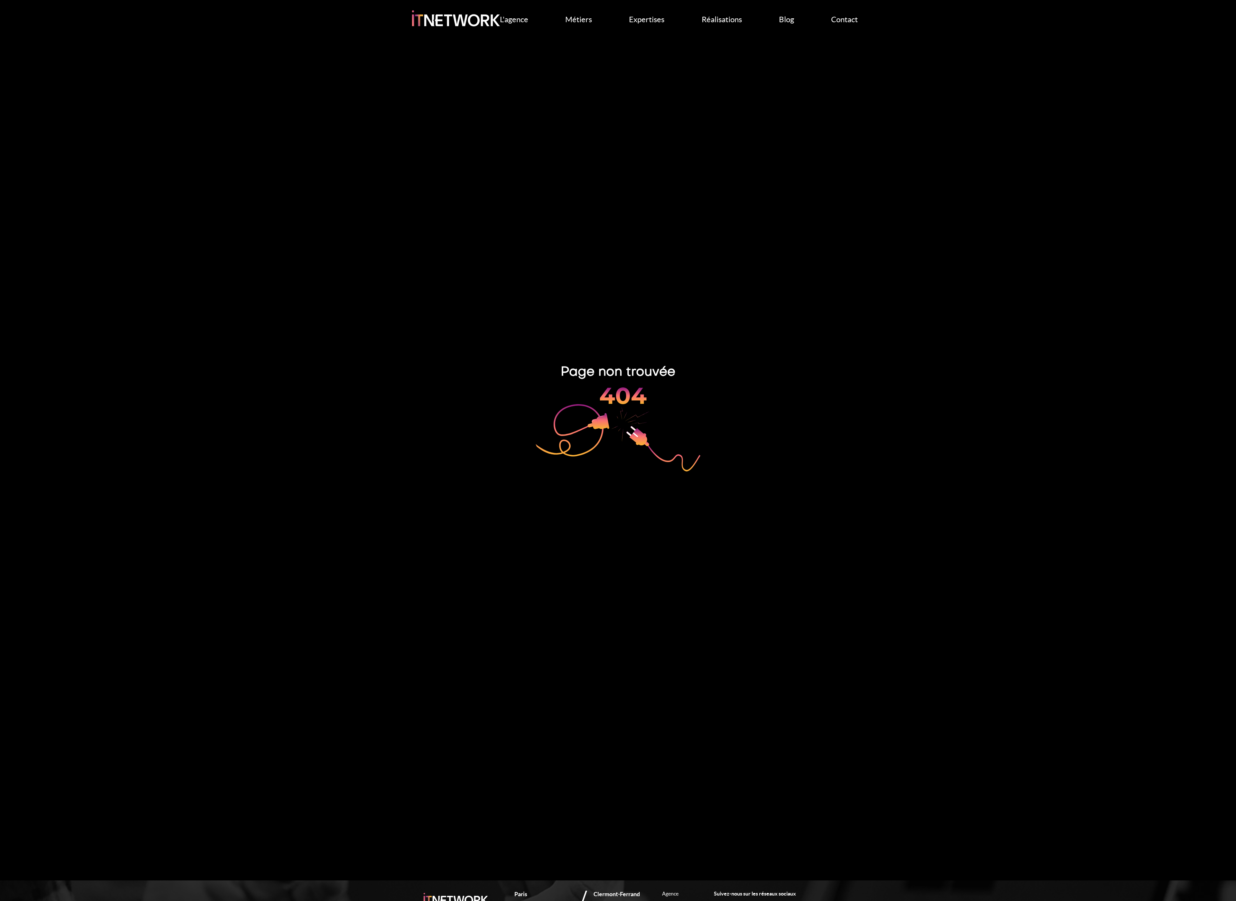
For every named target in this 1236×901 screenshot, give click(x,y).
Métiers (578, 19)
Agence (670, 893)
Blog (786, 19)
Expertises (646, 19)
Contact (844, 19)
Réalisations (722, 19)
